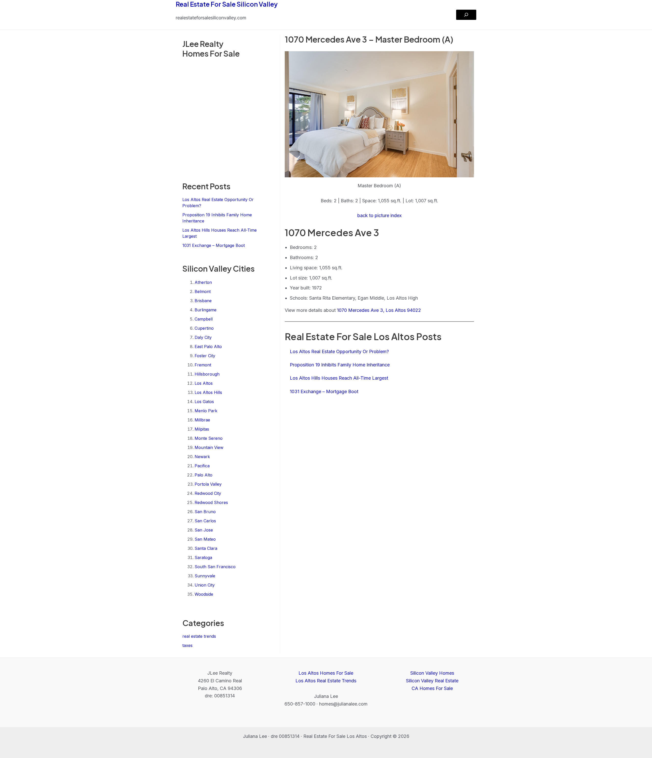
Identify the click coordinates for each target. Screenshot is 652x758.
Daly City (203, 337)
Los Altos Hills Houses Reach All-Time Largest (339, 378)
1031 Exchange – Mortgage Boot (213, 245)
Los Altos (204, 383)
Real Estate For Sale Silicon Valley (227, 4)
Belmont (203, 291)
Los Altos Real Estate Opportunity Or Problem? (339, 351)
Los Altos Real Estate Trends (325, 680)
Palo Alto (203, 474)
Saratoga (203, 557)
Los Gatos (204, 401)
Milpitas (202, 429)
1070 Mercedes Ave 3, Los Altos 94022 (379, 310)
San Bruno (205, 511)
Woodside (204, 594)
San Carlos (205, 520)
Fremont (203, 364)
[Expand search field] (466, 15)
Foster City (205, 355)
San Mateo (205, 539)
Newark (202, 456)
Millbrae (202, 419)
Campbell (204, 319)
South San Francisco (215, 566)
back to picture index (379, 215)
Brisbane (203, 300)
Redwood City (208, 493)
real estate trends (199, 636)
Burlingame (205, 309)
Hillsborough (207, 374)
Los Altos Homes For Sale (325, 673)
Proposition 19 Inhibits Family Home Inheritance (340, 364)
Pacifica (202, 465)
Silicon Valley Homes (432, 673)
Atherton (203, 282)
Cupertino (204, 328)
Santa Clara (206, 548)
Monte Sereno (209, 438)
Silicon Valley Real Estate (432, 680)
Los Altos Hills (208, 392)
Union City (205, 585)
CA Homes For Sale (432, 688)
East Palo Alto (208, 346)
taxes (187, 645)
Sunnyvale (205, 575)
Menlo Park (206, 410)
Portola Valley (208, 484)
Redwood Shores (211, 502)
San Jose (204, 530)
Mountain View (209, 447)
